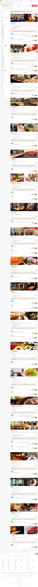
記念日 (11, 572)
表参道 (8, 564)
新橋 (8, 565)
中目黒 (8, 562)
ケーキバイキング (5, 575)
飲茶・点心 (12, 573)
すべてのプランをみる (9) (23, 72)
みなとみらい (16, 560)
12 (36, 150)
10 (36, 174)
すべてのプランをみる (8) (23, 42)
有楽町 (8, 561)
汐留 (8, 566)
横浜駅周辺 (21, 559)
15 (36, 257)
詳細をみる (12, 36)
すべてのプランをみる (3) (23, 225)
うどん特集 (9, 573)
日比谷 (3, 562)
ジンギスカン (22, 573)
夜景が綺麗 (4, 572)
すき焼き (28, 572)
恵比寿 (3, 564)
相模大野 (16, 562)
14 (36, 342)
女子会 (1, 572)
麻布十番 (3, 567)
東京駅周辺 (9, 559)
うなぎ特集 (6, 573)
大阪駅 (28, 560)
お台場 (8, 568)
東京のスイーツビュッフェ (32, 575)
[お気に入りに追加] (36, 23)
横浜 (15, 559)
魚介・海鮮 (25, 573)
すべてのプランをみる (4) (23, 147)
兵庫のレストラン (29, 566)
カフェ (16, 573)
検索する (34, 5)
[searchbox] (10, 6)
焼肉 (26, 572)
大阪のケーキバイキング (15, 575)
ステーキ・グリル (34, 572)
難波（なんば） (34, 560)
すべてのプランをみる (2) (23, 280)
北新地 (33, 559)
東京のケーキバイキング (10, 575)
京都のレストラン (29, 562)
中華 (20, 572)
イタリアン (14, 572)
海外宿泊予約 (20, 581)
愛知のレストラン (17, 564)
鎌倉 (20, 561)
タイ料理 (3, 573)
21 (36, 312)
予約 (35, 40)
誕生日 (9, 572)
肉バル (14, 573)
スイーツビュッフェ (27, 575)
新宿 (8, 560)
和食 (19, 572)
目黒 (8, 569)
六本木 (3, 561)
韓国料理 (34, 573)
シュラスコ (19, 573)
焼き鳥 (32, 573)
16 (36, 203)
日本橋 (8, 563)
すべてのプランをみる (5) (23, 254)
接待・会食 (7, 572)
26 (36, 98)
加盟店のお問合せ (19, 579)
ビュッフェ (23, 572)
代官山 (8, 567)
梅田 (27, 559)
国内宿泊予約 (17, 581)
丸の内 (3, 560)
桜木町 (15, 561)
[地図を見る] (36, 27)
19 (36, 14)
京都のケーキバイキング (21, 575)
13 (36, 478)
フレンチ (17, 572)
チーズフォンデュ (29, 573)
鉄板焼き (31, 572)
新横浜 (21, 560)
